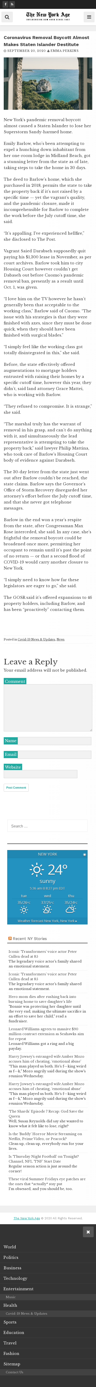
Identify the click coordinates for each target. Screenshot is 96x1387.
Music (11, 1297)
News (61, 639)
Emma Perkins (65, 51)
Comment (15, 681)
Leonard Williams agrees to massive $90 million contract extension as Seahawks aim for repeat (46, 1034)
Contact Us (14, 1372)
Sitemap (11, 1364)
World (9, 1247)
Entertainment (18, 1289)
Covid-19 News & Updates (36, 639)
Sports (10, 1322)
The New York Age (27, 1218)
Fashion (11, 1353)
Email (11, 754)
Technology (15, 1278)
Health (10, 1305)
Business (12, 1268)
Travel (10, 1343)
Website (13, 767)
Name (11, 740)
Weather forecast (47, 921)
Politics (10, 1257)
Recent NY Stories (30, 938)
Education (13, 1332)
